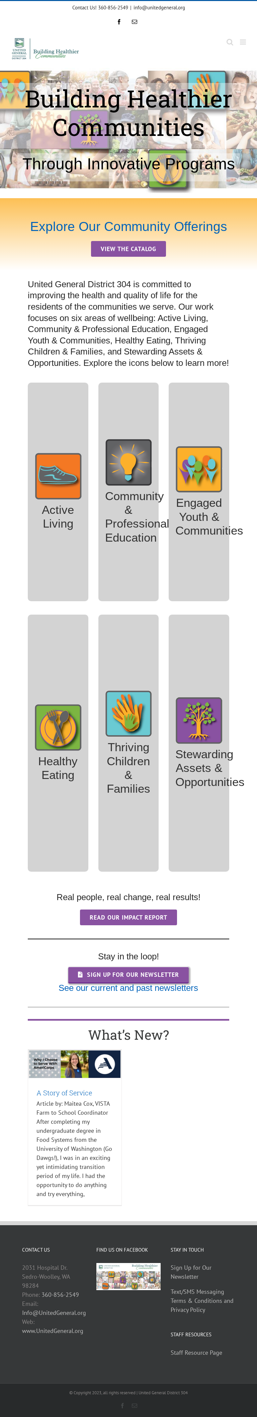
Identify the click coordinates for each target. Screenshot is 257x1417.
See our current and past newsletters (128, 988)
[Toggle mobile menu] (243, 42)
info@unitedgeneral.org (159, 7)
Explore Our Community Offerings (128, 226)
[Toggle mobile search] (230, 42)
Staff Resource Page (196, 1352)
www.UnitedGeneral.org (52, 1331)
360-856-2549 (60, 1294)
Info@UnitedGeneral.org (54, 1313)
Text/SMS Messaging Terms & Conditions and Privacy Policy (202, 1301)
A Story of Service (64, 1092)
